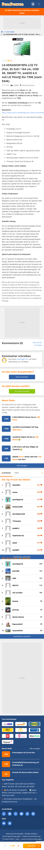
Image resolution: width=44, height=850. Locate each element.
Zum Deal (31, 846)
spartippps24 (17, 499)
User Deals (10, 32)
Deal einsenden (22, 377)
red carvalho (17, 593)
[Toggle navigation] (39, 4)
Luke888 (16, 85)
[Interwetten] (7, 730)
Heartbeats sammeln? (22, 557)
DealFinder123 (18, 535)
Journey (15, 610)
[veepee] (7, 742)
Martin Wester (18, 617)
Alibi (14, 578)
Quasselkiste (17, 630)
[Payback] (34, 730)
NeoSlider (16, 485)
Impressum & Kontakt (14, 834)
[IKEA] (34, 724)
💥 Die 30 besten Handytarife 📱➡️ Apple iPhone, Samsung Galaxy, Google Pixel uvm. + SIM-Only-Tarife (19, 792)
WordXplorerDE (18, 514)
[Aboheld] (7, 724)
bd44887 (15, 550)
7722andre (16, 521)
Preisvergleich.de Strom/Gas (23, 752)
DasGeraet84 (17, 507)
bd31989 (15, 571)
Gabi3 (14, 543)
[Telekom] (21, 736)
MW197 (15, 585)
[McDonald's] (21, 730)
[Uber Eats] (34, 736)
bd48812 (15, 528)
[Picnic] (7, 736)
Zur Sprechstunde (22, 391)
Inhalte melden (31, 834)
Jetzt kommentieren (28, 85)
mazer (14, 492)
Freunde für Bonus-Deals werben (25, 772)
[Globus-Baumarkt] (21, 724)
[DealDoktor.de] (13, 4)
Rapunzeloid (17, 624)
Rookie (15, 601)
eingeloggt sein (23, 359)
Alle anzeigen (22, 465)
